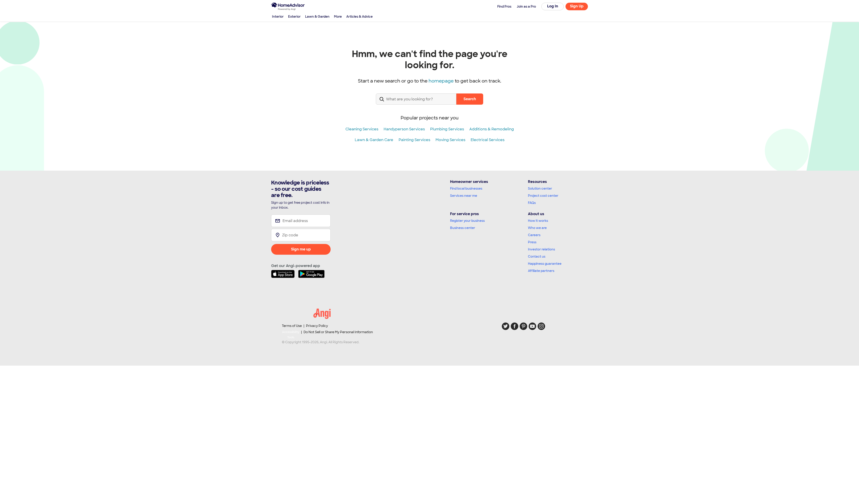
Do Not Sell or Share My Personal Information (338, 332)
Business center (462, 228)
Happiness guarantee (544, 264)
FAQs (532, 203)
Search (470, 99)
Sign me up (301, 249)
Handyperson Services (404, 129)
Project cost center (543, 196)
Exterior (294, 17)
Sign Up (577, 6)
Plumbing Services (447, 129)
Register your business (467, 221)
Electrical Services (487, 140)
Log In (552, 6)
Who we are (537, 228)
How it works (538, 221)
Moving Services (450, 140)
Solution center (540, 188)
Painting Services (414, 140)
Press (532, 242)
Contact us (536, 256)
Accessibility (290, 334)
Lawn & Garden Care (374, 140)
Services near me (463, 196)
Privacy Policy (317, 326)
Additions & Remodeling (491, 129)
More (338, 17)
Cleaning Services (361, 129)
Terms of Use (292, 326)
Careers (534, 235)
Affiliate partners (541, 271)
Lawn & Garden (317, 17)
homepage (441, 81)
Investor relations (541, 249)
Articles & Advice (359, 17)
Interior (278, 17)
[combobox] (416, 102)
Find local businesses (466, 188)
